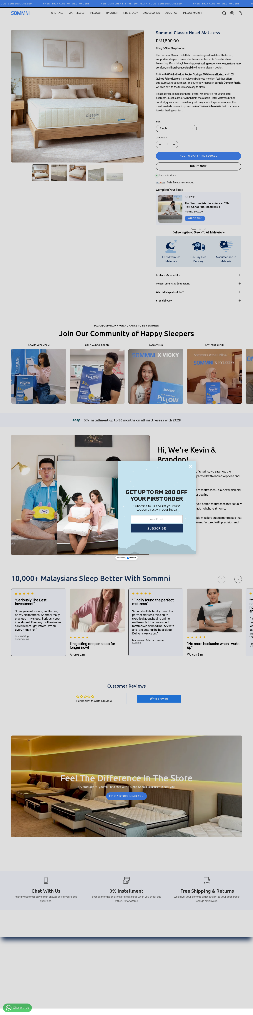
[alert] (126, 507)
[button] (157, 528)
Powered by (121, 558)
